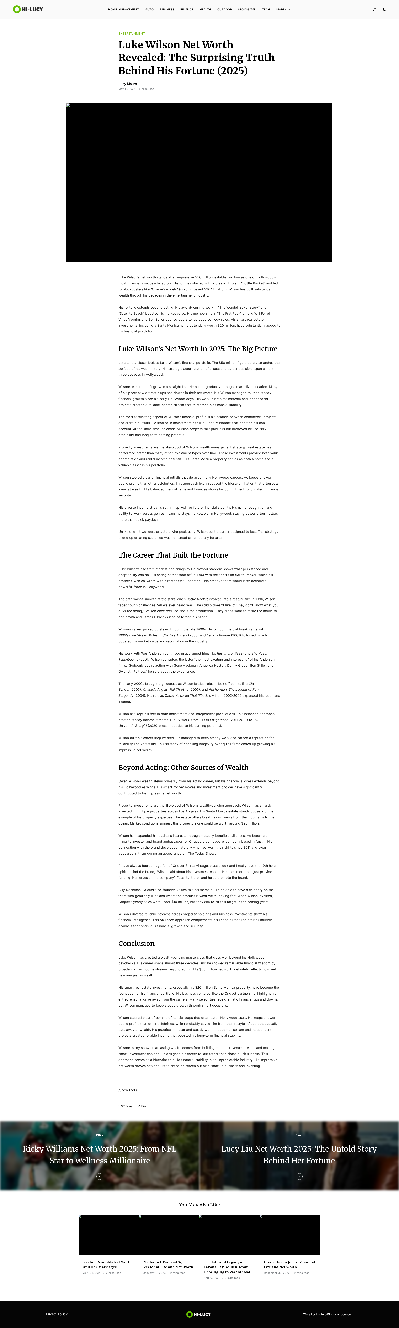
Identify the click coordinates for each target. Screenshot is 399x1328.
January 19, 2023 (154, 1272)
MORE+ (281, 9)
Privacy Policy (57, 1314)
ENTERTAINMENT (131, 34)
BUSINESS (167, 9)
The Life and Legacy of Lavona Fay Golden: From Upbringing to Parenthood (227, 1267)
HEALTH (205, 9)
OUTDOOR (224, 9)
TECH (266, 9)
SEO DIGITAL (247, 9)
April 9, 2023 (212, 1277)
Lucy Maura (127, 84)
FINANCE (186, 9)
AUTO (149, 9)
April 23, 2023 (92, 1272)
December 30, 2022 (277, 1272)
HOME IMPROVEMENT (123, 9)
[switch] (118, 1091)
